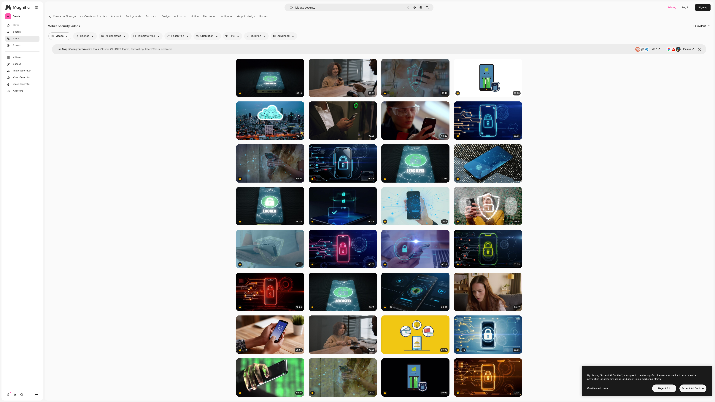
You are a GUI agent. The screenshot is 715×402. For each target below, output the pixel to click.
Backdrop (151, 16)
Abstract (116, 16)
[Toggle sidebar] (36, 7)
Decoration (209, 16)
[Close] (699, 49)
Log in (685, 7)
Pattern (263, 16)
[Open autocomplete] (290, 7)
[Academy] (15, 395)
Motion (194, 16)
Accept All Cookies (692, 388)
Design (165, 16)
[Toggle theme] (22, 395)
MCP (654, 49)
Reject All (664, 388)
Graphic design (246, 16)
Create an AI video (95, 16)
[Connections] (8, 395)
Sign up (703, 7)
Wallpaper (227, 16)
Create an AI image (64, 16)
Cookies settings (597, 388)
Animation (180, 16)
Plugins (687, 49)
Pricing (672, 7)
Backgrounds (133, 16)
